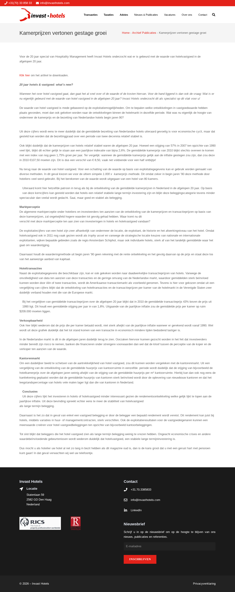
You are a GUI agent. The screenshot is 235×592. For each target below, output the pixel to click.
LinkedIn (136, 510)
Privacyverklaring (204, 583)
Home (126, 32)
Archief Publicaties (144, 32)
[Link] (42, 15)
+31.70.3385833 (141, 489)
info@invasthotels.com (145, 500)
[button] (213, 15)
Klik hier (24, 75)
